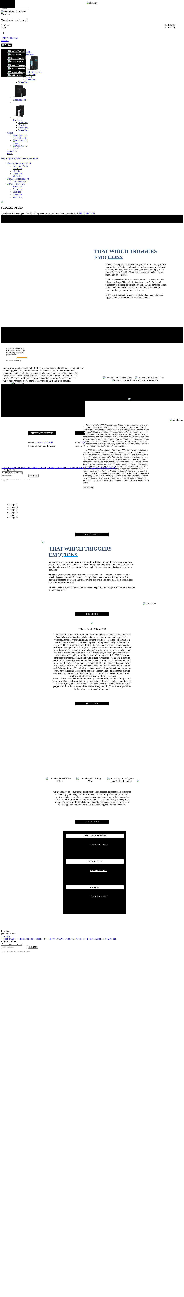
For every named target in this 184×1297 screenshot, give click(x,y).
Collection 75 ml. (34, 72)
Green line (30, 79)
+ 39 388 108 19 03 (98, 844)
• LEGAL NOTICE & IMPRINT (100, 939)
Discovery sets (19, 100)
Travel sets (17, 120)
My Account (10, 38)
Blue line (30, 77)
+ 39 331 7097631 (98, 870)
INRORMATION (86, 213)
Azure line (30, 74)
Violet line (23, 82)
